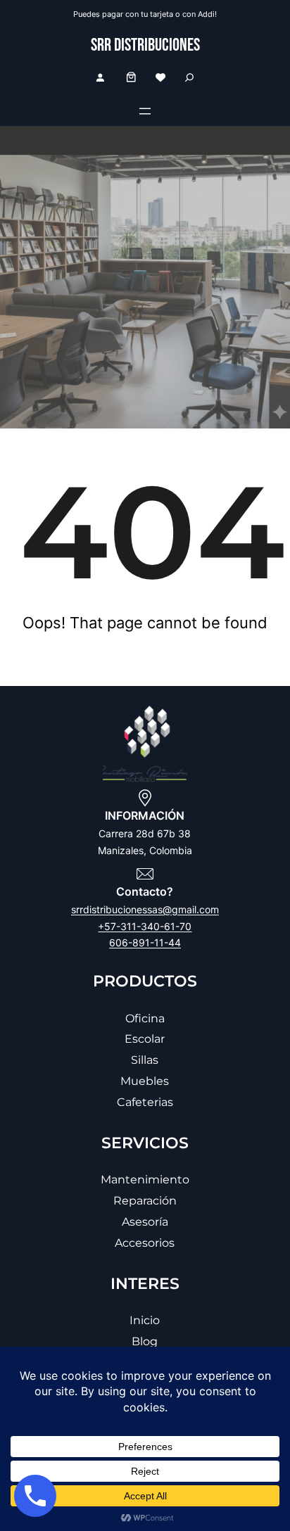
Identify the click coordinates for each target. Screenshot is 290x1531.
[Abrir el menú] (145, 111)
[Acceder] (100, 77)
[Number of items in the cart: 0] (131, 77)
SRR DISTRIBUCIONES (145, 45)
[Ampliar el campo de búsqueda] (189, 77)
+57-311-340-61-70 (144, 926)
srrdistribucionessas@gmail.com (145, 909)
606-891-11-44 (145, 942)
